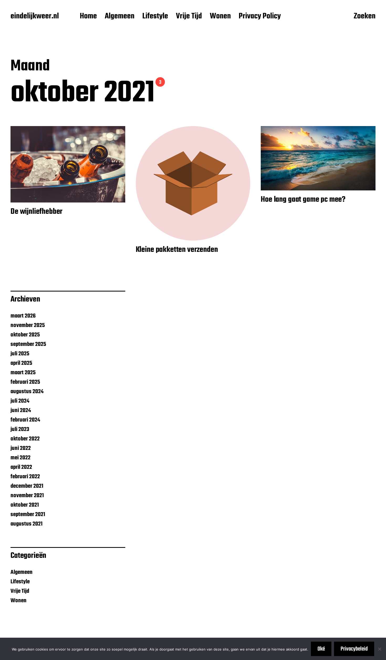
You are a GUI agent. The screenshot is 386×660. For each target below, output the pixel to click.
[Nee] (379, 649)
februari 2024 (25, 419)
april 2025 (21, 363)
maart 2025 (23, 372)
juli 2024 (20, 401)
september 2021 (28, 514)
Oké (321, 649)
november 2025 (28, 325)
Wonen (220, 16)
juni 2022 (21, 448)
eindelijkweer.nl (35, 16)
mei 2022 (20, 457)
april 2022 (21, 467)
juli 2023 (20, 429)
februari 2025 (25, 382)
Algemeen (119, 16)
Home (88, 16)
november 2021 (27, 495)
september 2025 (28, 344)
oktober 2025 (25, 334)
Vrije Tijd (189, 16)
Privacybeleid (354, 649)
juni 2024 (21, 410)
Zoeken (364, 16)
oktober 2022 (25, 438)
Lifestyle (155, 16)
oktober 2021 (25, 505)
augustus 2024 (27, 391)
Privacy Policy (260, 16)
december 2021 (27, 486)
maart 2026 (23, 315)
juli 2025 (20, 353)
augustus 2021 (27, 523)
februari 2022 (25, 476)
